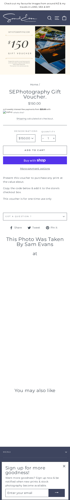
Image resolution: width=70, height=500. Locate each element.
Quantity (48, 131)
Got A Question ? (18, 216)
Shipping (22, 118)
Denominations (26, 131)
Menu (7, 452)
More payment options (35, 168)
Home (34, 84)
